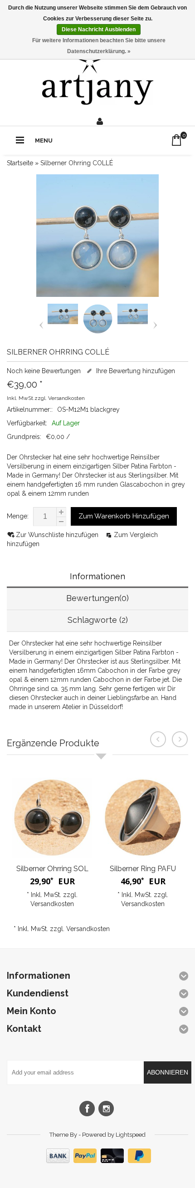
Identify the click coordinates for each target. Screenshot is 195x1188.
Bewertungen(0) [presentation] (97, 598)
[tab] (97, 577)
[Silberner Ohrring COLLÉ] (63, 321)
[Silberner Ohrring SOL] (52, 818)
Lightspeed (131, 1134)
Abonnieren (167, 1072)
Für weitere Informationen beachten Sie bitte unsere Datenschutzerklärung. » (99, 45)
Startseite (20, 163)
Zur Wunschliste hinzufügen (58, 534)
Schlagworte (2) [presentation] (98, 620)
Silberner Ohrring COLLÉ (76, 163)
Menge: (18, 516)
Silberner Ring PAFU (143, 868)
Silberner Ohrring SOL (52, 868)
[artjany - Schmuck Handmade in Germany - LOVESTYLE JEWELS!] (97, 77)
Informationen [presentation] (97, 576)
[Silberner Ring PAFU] (143, 818)
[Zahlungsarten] (97, 1160)
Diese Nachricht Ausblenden (99, 29)
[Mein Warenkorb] (176, 140)
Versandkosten (66, 398)
